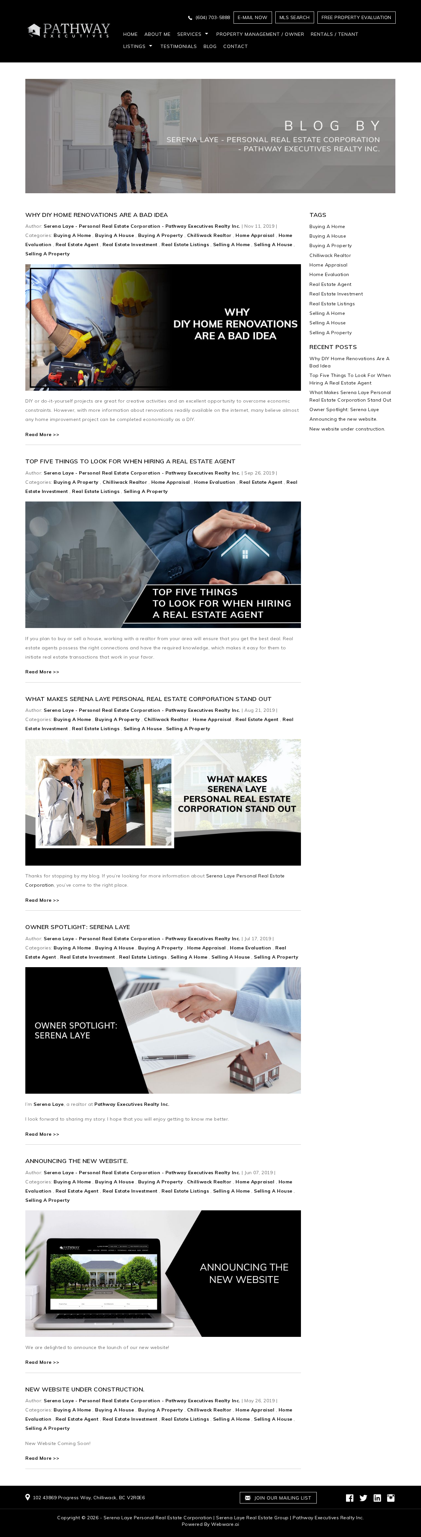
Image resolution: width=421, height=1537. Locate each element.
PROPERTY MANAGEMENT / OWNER (260, 34)
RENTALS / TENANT (335, 34)
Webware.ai (225, 1524)
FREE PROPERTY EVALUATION (356, 17)
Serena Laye (49, 1104)
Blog (210, 46)
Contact (235, 46)
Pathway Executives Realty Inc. (131, 1104)
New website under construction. (85, 1389)
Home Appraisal (254, 235)
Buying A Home (72, 235)
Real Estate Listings (185, 244)
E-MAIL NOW (253, 17)
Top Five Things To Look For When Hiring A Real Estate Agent (130, 461)
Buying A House (114, 235)
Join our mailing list (282, 1498)
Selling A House (273, 244)
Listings (134, 46)
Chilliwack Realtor (209, 235)
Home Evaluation (214, 482)
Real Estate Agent (77, 244)
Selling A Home (231, 244)
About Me (157, 34)
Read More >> (42, 434)
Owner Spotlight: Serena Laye (77, 927)
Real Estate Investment (130, 244)
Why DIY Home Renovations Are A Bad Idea (96, 215)
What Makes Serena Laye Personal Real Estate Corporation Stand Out (148, 699)
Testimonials (179, 46)
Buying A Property (160, 235)
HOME (130, 34)
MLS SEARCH (295, 17)
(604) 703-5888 (212, 17)
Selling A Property (47, 254)
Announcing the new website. (76, 1161)
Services (189, 34)
